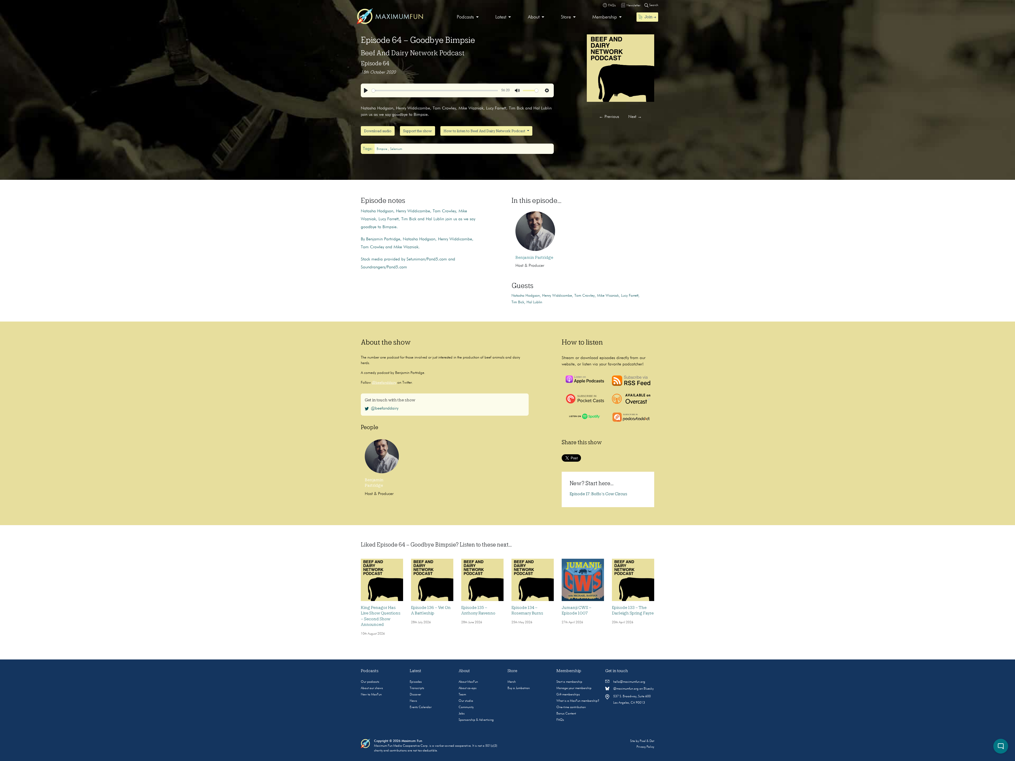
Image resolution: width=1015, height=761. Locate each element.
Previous (609, 117)
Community (466, 707)
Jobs (462, 713)
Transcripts (417, 688)
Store (566, 17)
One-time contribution (571, 707)
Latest (500, 17)
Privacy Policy (645, 747)
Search (653, 5)
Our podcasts (370, 682)
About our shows (372, 688)
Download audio (377, 131)
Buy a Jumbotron (519, 688)
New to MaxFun (371, 694)
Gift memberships (568, 694)
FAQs (560, 720)
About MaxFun (468, 682)
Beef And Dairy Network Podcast (412, 53)
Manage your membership (574, 688)
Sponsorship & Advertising (476, 720)
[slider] (435, 90)
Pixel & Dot (647, 741)
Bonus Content (566, 713)
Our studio (466, 701)
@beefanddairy (384, 382)
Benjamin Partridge (534, 257)
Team (462, 694)
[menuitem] (468, 17)
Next (635, 117)
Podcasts (465, 17)
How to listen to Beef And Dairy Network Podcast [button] (485, 131)
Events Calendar (421, 707)
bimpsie (382, 149)
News (413, 701)
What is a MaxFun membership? (577, 701)
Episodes (416, 682)
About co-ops (468, 688)
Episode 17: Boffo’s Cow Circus (598, 494)
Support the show (417, 131)
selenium (396, 149)
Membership (604, 17)
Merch (512, 682)
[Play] (366, 90)
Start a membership (569, 682)
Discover (415, 694)
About (533, 17)
